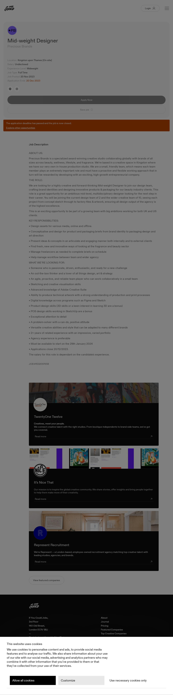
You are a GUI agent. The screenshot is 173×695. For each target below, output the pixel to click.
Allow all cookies (23, 680)
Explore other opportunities (20, 127)
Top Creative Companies (114, 633)
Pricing (104, 625)
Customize (68, 680)
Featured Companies (112, 629)
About (104, 617)
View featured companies (46, 580)
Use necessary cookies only (128, 680)
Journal (105, 621)
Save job (84, 109)
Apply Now (86, 99)
